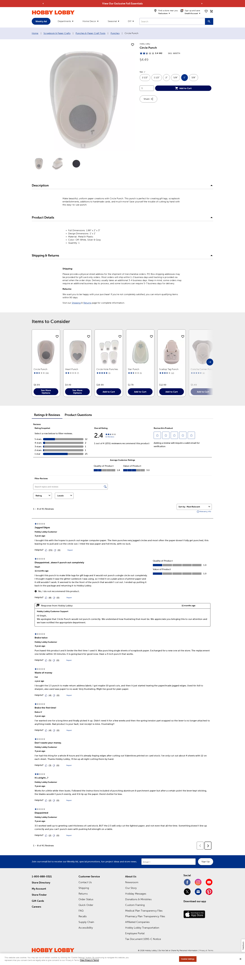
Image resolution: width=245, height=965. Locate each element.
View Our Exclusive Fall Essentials (122, 3)
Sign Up (205, 861)
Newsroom (131, 882)
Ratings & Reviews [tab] (47, 415)
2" (167, 78)
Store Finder (39, 894)
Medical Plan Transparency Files (143, 910)
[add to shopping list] (132, 45)
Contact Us (85, 882)
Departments (64, 21)
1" (186, 78)
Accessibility (86, 927)
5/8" (176, 78)
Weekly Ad (41, 21)
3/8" (194, 78)
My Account (39, 888)
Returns (87, 303)
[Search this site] (209, 21)
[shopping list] (206, 11)
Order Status (86, 899)
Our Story (131, 887)
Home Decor (89, 21)
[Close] (240, 959)
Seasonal (112, 21)
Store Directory (41, 882)
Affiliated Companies (137, 921)
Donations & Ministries (138, 899)
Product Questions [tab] (78, 415)
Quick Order (86, 904)
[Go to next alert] (202, 3)
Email (146, 862)
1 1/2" (158, 78)
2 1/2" (146, 78)
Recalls (83, 916)
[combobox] (172, 21)
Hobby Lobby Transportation (142, 927)
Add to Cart (185, 88)
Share (147, 99)
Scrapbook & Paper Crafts (57, 33)
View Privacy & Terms (89, 960)
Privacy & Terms (206, 950)
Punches (115, 33)
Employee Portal (134, 933)
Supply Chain (86, 921)
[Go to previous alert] (43, 3)
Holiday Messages (135, 893)
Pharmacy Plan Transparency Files (145, 916)
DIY (129, 21)
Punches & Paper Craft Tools (90, 33)
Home (35, 33)
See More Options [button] (46, 391)
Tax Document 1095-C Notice (143, 938)
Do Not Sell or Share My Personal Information (178, 950)
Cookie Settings (188, 959)
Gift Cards (38, 900)
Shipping (76, 303)
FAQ (81, 910)
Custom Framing (135, 904)
